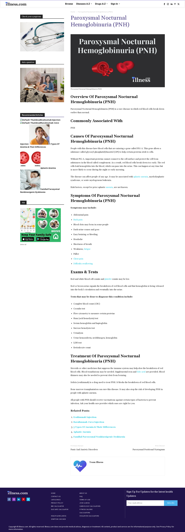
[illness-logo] (16, 3)
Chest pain (78, 259)
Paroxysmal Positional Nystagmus (149, 449)
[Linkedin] (171, 4)
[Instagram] (168, 4)
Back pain (77, 219)
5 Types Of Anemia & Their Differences (94, 427)
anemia (109, 187)
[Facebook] (164, 4)
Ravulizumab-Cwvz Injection (88, 422)
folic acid (141, 372)
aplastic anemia (140, 176)
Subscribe (170, 503)
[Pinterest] (175, 4)
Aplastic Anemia (82, 432)
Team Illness (96, 462)
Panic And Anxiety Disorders (84, 449)
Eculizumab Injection (84, 417)
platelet (108, 279)
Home (73, 12)
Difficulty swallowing (83, 263)
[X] (178, 4)
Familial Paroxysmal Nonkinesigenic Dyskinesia (99, 437)
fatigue (87, 249)
